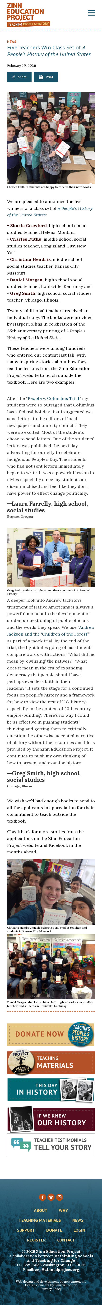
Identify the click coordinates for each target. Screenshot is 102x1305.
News (11, 42)
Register (36, 1240)
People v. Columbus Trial (53, 398)
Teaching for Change (55, 1260)
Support (26, 1230)
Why (63, 1210)
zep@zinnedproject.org (57, 1269)
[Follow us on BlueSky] (51, 1197)
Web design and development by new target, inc (51, 1282)
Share (22, 77)
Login (79, 1230)
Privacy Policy (51, 1289)
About (40, 1210)
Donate (54, 1230)
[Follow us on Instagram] (59, 1197)
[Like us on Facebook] (42, 1197)
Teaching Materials (40, 1220)
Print (49, 77)
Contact (66, 1240)
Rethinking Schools (74, 1255)
